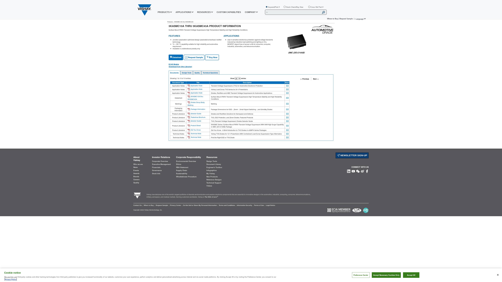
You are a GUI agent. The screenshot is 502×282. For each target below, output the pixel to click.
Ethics (178, 164)
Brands (136, 176)
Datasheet (176, 57)
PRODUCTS (164, 12)
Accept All (411, 275)
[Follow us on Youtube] (353, 171)
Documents (174, 73)
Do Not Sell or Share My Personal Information (200, 205)
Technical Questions (210, 73)
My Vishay (210, 173)
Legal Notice (270, 205)
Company (250, 12)
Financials (156, 167)
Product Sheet (195, 125)
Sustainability (181, 173)
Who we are (138, 164)
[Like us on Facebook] (367, 171)
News (135, 167)
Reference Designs (213, 179)
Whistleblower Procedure (186, 176)
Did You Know (195, 130)
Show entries (238, 78)
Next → (316, 79)
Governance (157, 170)
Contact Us (137, 205)
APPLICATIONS (183, 12)
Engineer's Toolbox (214, 167)
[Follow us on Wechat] (358, 171)
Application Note (196, 85)
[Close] (498, 275)
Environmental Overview (186, 161)
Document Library (213, 164)
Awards (136, 173)
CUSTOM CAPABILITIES (229, 12)
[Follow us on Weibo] (362, 171)
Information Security (244, 205)
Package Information (197, 109)
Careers (136, 179)
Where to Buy (332, 19)
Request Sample (195, 57)
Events (136, 170)
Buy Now (213, 57)
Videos (209, 186)
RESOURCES (204, 12)
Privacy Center (176, 205)
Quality (197, 73)
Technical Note (195, 133)
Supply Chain (181, 170)
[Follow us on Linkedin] (348, 171)
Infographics (211, 170)
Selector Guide (195, 113)
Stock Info (156, 173)
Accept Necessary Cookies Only (386, 275)
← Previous (304, 79)
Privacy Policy (10, 279)
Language (360, 19)
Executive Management (161, 164)
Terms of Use (259, 205)
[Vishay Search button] (323, 12)
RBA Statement (182, 167)
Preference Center (360, 275)
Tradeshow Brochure (197, 117)
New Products (212, 176)
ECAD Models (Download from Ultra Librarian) (180, 65)
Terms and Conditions (227, 205)
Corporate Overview (160, 161)
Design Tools (186, 73)
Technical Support (213, 183)
